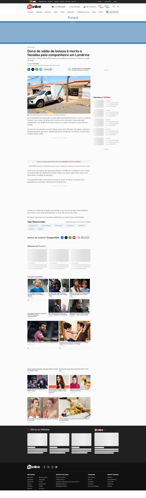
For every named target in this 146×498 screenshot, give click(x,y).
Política (62, 12)
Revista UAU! (71, 12)
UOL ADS (73, 1)
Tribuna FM (110, 481)
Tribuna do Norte (111, 479)
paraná (31, 229)
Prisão (40, 229)
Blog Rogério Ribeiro (61, 486)
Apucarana (30, 12)
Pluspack (109, 486)
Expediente (91, 481)
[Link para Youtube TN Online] (56, 467)
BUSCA (100, 1)
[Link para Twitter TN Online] (48, 467)
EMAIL (115, 1)
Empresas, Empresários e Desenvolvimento (67, 481)
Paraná (55, 12)
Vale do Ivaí (48, 12)
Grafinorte (110, 484)
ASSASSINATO (33, 225)
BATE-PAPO (107, 1)
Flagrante (70, 225)
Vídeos (94, 12)
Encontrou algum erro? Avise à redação (78, 221)
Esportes (29, 488)
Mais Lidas (30, 477)
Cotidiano (30, 486)
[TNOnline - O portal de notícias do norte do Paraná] (34, 6)
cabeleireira (46, 225)
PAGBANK (56, 1)
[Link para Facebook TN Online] (44, 467)
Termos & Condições (93, 486)
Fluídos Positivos (60, 479)
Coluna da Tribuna (61, 477)
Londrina (79, 118)
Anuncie (90, 479)
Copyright (90, 484)
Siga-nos (47, 69)
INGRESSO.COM (43, 1)
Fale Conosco (91, 477)
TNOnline (109, 477)
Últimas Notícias (43, 477)
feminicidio (58, 225)
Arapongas (39, 12)
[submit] (114, 7)
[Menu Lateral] (118, 7)
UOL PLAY (67, 1)
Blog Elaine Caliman (61, 484)
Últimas (101, 12)
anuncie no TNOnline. (75, 161)
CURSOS (62, 1)
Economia (41, 488)
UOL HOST (50, 1)
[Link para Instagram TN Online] (52, 467)
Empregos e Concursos (83, 12)
